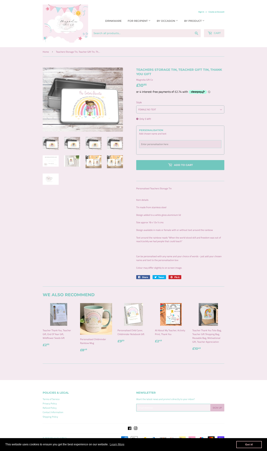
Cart (217, 33)
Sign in (201, 11)
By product (193, 21)
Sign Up (217, 407)
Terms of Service (51, 399)
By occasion (166, 21)
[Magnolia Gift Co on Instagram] (135, 429)
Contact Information (53, 412)
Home (46, 52)
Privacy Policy (50, 403)
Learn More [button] (117, 444)
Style (139, 102)
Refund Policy (49, 408)
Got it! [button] (249, 444)
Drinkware (113, 21)
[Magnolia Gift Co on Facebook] (130, 429)
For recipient (138, 21)
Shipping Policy (50, 417)
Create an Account (216, 11)
